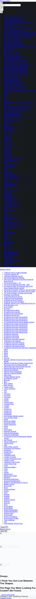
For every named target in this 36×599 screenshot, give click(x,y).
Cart (5, 133)
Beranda (7, 123)
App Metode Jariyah (10, 121)
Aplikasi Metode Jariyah (12, 119)
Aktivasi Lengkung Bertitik (13, 116)
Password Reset (9, 232)
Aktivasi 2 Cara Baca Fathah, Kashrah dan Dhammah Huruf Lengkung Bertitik (18, 106)
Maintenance (8, 217)
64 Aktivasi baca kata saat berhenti (15, 73)
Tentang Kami (8, 256)
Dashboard (7, 155)
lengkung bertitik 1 (10, 210)
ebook (6, 162)
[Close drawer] (1, 12)
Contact (6, 148)
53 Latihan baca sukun (11, 53)
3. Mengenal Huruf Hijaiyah (13, 43)
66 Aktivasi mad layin (11, 77)
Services (7, 244)
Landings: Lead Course (12, 205)
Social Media (8, 249)
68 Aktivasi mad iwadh (11, 80)
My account (8, 229)
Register (7, 237)
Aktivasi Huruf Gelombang (13, 114)
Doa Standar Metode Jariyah (13, 159)
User (5, 264)
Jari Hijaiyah (8, 182)
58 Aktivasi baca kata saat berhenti (15, 61)
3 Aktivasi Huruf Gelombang (13, 41)
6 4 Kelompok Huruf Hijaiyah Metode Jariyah (19, 65)
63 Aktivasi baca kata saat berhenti (15, 72)
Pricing (6, 234)
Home (6, 169)
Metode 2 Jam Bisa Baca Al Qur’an (16, 225)
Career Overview (9, 131)
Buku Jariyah (8, 128)
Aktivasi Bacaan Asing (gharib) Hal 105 (17, 109)
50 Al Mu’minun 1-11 (11, 48)
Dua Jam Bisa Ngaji (10, 160)
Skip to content (5, 1)
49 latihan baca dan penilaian (14, 44)
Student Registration (11, 252)
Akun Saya (7, 118)
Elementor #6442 (10, 165)
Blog (5, 124)
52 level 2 (7, 51)
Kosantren (7, 196)
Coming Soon (8, 145)
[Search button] (1, 8)
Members (7, 220)
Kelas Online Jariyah (11, 189)
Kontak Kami (8, 194)
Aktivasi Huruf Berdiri (11, 112)
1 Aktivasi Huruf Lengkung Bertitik (15, 15)
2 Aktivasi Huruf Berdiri (11, 37)
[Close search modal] (1, 3)
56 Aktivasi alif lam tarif (11, 58)
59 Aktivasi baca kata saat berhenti (15, 63)
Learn (6, 208)
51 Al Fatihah (8, 49)
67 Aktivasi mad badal (11, 78)
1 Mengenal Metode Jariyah (13, 19)
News (6, 230)
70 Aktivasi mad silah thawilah (14, 85)
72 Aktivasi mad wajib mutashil (14, 89)
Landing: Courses (10, 200)
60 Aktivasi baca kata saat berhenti (15, 66)
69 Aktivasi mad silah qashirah (14, 82)
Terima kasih (8, 258)
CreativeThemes (5, 598)
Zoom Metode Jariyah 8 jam (13, 266)
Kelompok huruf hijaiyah (12, 191)
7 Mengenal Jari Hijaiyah (12, 83)
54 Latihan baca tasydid (12, 54)
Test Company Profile (11, 261)
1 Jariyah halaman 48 (11, 17)
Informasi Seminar (10, 174)
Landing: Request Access (12, 201)
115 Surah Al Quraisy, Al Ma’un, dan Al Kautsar (20, 32)
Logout (6, 215)
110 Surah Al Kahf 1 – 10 (12, 25)
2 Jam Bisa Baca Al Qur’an (13, 39)
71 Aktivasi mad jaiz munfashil (14, 87)
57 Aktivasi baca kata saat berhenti (15, 60)
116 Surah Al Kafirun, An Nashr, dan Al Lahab (19, 34)
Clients (6, 141)
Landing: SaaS (9, 203)
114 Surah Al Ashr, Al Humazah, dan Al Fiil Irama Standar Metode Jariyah (18, 30)
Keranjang (7, 193)
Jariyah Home (8, 186)
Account (6, 101)
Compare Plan (9, 147)
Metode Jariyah (9, 227)
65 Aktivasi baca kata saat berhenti (15, 75)
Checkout (7, 136)
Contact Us (7, 152)
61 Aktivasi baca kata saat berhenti (15, 68)
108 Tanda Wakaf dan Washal (14, 20)
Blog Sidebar (8, 126)
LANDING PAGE (9, 198)
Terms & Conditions (10, 259)
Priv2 (5, 235)
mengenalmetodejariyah (12, 223)
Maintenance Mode (10, 218)
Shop (5, 247)
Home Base (8, 172)
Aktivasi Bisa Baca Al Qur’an (13, 111)
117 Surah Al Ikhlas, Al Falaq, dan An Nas (18, 36)
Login (6, 211)
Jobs (5, 188)
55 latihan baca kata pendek (13, 56)
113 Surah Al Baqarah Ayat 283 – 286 (16, 27)
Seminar (7, 240)
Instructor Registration (11, 176)
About (6, 94)
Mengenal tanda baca (11, 222)
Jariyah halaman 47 (10, 184)
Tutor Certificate (9, 263)
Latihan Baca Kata (10, 206)
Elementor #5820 (10, 164)
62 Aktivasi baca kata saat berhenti (15, 70)
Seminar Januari (9, 242)
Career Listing (8, 130)
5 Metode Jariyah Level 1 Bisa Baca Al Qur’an (19, 46)
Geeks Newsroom (10, 167)
